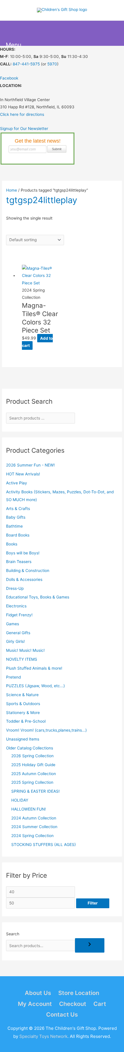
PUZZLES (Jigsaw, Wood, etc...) (35, 685)
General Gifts (18, 632)
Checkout (72, 1003)
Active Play (16, 483)
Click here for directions (22, 114)
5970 (52, 64)
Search (12, 934)
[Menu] (12, 33)
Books (11, 544)
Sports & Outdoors (23, 703)
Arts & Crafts (18, 508)
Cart (99, 1003)
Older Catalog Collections (29, 748)
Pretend (13, 677)
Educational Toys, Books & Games (37, 597)
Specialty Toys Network (43, 1036)
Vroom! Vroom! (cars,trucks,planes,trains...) (46, 730)
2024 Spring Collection (32, 835)
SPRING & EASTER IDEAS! (35, 791)
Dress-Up (15, 588)
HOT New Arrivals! (23, 474)
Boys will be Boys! (23, 553)
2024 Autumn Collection (33, 818)
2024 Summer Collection (34, 826)
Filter (93, 903)
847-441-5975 (26, 64)
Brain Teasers (18, 561)
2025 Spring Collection (32, 782)
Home (11, 190)
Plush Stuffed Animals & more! (34, 668)
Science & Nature (22, 694)
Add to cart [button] (37, 341)
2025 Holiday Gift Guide (33, 764)
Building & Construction (27, 570)
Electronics (16, 606)
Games (12, 624)
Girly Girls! (15, 641)
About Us (38, 992)
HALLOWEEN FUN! (28, 809)
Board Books (17, 535)
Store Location (78, 992)
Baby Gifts (15, 517)
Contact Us (62, 1014)
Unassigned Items (22, 739)
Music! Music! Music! (25, 650)
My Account (35, 1003)
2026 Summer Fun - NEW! (30, 465)
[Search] (89, 945)
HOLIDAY (19, 800)
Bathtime (14, 526)
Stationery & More (23, 712)
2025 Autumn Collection (33, 773)
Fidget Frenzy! (19, 615)
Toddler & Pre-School (26, 721)
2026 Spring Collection (32, 755)
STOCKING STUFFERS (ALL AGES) (43, 844)
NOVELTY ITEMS (21, 659)
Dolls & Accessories (24, 579)
